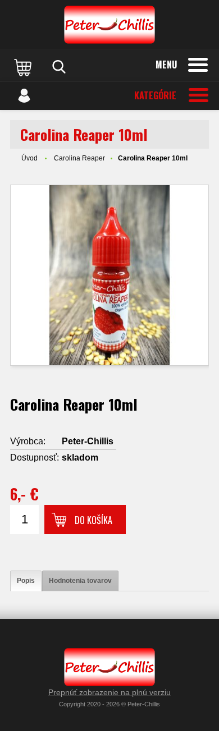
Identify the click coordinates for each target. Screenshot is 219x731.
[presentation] (26, 581)
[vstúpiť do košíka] (24, 67)
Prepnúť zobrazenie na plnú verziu (109, 692)
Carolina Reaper (79, 158)
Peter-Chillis (87, 441)
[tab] (26, 581)
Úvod (29, 158)
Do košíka (93, 520)
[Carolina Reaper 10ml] (109, 275)
